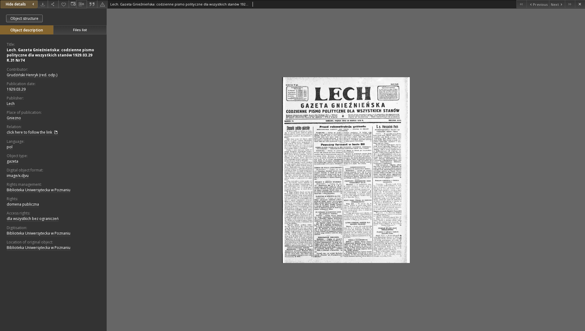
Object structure (24, 18)
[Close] (580, 4)
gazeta (12, 161)
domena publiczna (23, 204)
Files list (80, 29)
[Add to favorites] (63, 4)
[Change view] (72, 4)
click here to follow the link (30, 132)
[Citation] (92, 4)
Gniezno (14, 118)
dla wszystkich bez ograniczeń (32, 218)
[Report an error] (102, 4)
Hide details (16, 4)
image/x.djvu (18, 175)
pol (9, 146)
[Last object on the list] (570, 4)
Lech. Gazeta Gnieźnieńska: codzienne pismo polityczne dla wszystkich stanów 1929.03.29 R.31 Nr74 (50, 55)
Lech (11, 103)
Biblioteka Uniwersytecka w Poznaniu (38, 189)
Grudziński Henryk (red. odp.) (32, 74)
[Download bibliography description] (81, 4)
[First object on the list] (521, 4)
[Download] (42, 4)
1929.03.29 (16, 89)
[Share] (53, 4)
